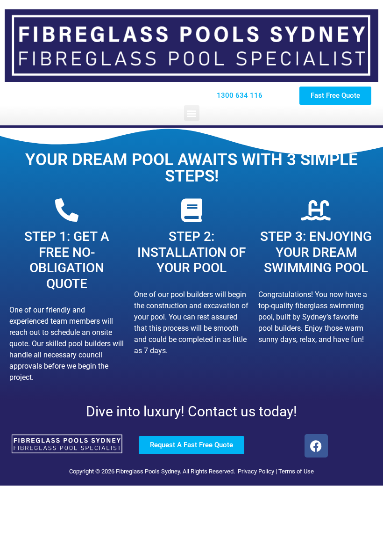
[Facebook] (316, 446)
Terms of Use (296, 471)
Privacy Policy (256, 471)
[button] (191, 113)
